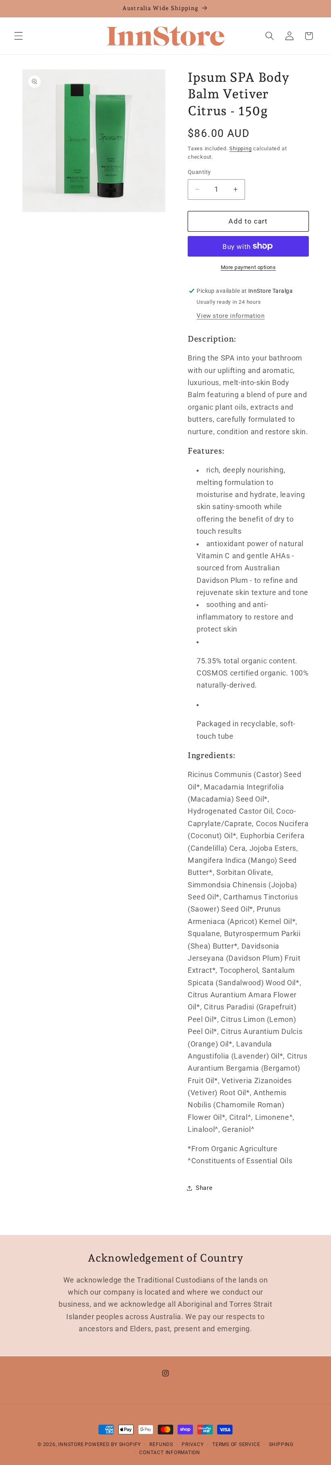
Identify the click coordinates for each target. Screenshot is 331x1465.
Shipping (240, 148)
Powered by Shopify (113, 1444)
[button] (18, 36)
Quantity (199, 172)
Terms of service (236, 1444)
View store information (231, 315)
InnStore (71, 1444)
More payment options (248, 267)
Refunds (161, 1444)
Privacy (192, 1444)
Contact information (169, 1452)
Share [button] (204, 1187)
